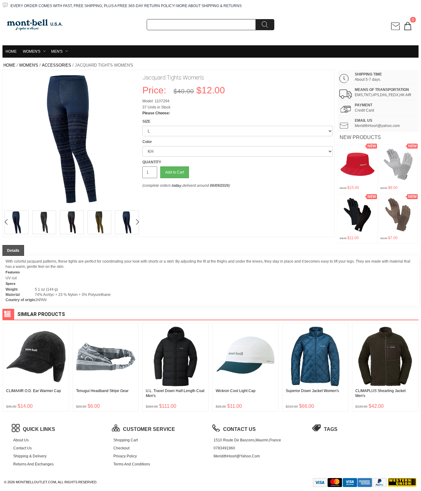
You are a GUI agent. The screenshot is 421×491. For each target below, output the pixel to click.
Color (147, 142)
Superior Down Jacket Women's (312, 391)
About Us (21, 440)
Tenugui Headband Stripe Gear (102, 391)
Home (11, 51)
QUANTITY (151, 162)
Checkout (121, 448)
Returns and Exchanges (33, 464)
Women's (31, 51)
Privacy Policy (125, 456)
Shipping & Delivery (30, 456)
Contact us (22, 448)
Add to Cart (174, 172)
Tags (330, 429)
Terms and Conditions (131, 464)
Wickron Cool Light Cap (235, 391)
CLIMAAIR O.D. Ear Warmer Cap (33, 391)
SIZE (146, 121)
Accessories (56, 65)
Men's (57, 51)
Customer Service (149, 429)
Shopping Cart (125, 440)
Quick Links (39, 429)
